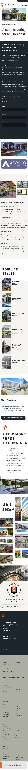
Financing (17, 662)
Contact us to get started (13, 417)
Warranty (5, 668)
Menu (25, 5)
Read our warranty (14, 606)
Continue (8, 131)
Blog (16, 664)
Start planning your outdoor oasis (12, 765)
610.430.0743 (7, 649)
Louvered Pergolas (6, 687)
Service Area (18, 666)
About (4, 662)
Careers (5, 666)
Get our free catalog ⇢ (11, 764)
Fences (7, 685)
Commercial (6, 664)
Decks (4, 685)
